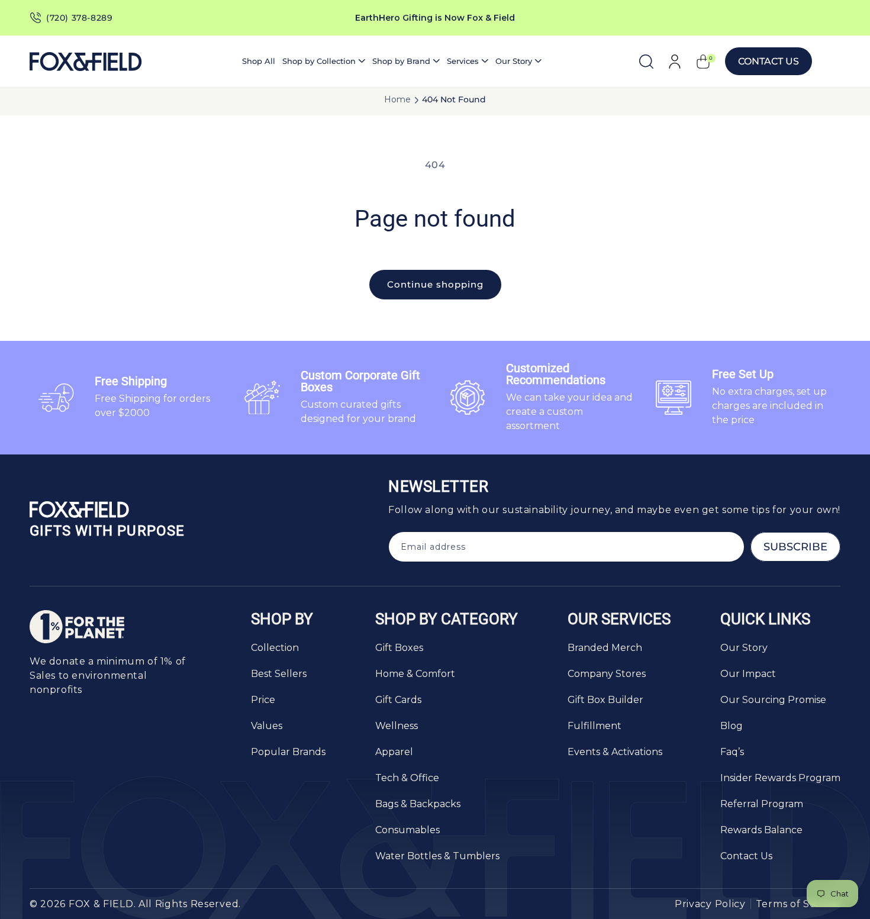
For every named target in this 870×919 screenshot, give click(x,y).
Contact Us (768, 61)
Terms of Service (798, 904)
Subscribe (795, 546)
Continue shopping (435, 284)
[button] (324, 61)
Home (397, 99)
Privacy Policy (710, 904)
